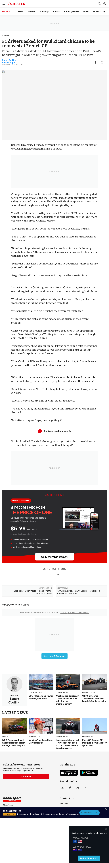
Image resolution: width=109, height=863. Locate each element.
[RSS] (84, 787)
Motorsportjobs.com (12, 809)
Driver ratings (100, 11)
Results (56, 11)
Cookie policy (56, 842)
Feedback (64, 803)
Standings (44, 11)
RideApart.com (9, 822)
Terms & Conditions (40, 842)
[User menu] (104, 3)
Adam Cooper (9, 62)
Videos (86, 11)
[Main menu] (3, 3)
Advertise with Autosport (70, 816)
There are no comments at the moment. (54, 612)
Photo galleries (71, 11)
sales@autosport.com (69, 824)
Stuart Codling (9, 60)
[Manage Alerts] (58, 575)
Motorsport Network (49, 845)
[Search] (99, 3)
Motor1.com (8, 805)
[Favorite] (96, 62)
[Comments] (103, 62)
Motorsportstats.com (12, 818)
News (20, 11)
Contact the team (67, 820)
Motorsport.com (10, 813)
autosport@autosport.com (71, 812)
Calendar (31, 11)
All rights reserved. (67, 845)
